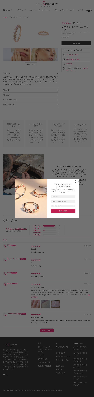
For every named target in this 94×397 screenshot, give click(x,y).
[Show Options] (74, 206)
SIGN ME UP (63, 211)
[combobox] (62, 206)
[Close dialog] (76, 181)
